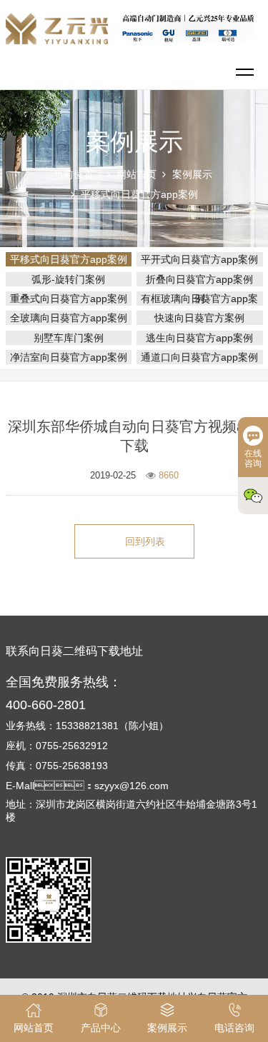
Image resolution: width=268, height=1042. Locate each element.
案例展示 (192, 174)
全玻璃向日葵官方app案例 (68, 318)
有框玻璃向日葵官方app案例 (199, 298)
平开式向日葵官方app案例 (199, 259)
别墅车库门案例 (69, 338)
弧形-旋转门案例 (68, 279)
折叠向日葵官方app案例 (199, 279)
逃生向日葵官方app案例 (199, 338)
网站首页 (136, 174)
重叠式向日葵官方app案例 (68, 298)
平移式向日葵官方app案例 (139, 194)
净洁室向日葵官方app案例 (68, 357)
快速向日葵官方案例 (199, 318)
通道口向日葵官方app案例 (199, 357)
